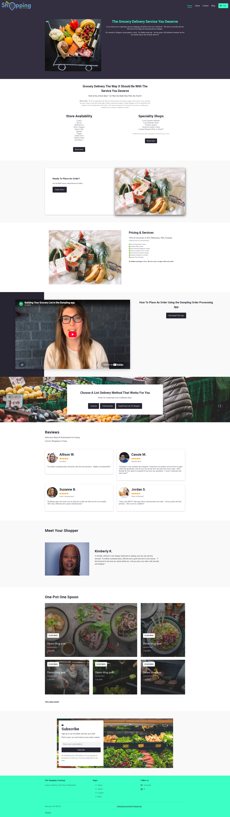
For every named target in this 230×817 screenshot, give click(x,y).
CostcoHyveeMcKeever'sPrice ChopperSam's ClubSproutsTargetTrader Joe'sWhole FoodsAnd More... (79, 130)
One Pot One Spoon (61, 597)
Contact (205, 6)
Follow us (145, 780)
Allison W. (67, 454)
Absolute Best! (136, 461)
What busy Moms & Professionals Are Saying (62, 437)
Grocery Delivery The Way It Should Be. (60, 785)
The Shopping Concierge (55, 780)
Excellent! (62, 461)
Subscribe (70, 729)
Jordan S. (138, 489)
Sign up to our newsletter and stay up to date (78, 734)
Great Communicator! (66, 496)
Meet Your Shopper (61, 530)
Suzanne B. (67, 489)
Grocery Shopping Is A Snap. (56, 441)
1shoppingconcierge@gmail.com (129, 806)
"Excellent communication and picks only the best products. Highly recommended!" (79, 467)
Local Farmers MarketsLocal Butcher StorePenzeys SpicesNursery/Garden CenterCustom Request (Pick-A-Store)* (151, 127)
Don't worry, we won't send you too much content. (81, 737)
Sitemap (48, 812)
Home (189, 6)
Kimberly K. (103, 551)
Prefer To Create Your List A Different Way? (115, 398)
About (197, 6)
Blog (213, 6)
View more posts (51, 702)
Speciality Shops (151, 116)
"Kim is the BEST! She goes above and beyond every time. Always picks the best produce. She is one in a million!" (150, 503)
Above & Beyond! (137, 496)
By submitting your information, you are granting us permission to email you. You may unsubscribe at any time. (80, 758)
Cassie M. (138, 454)
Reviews (52, 432)
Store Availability (79, 116)
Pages (95, 780)
